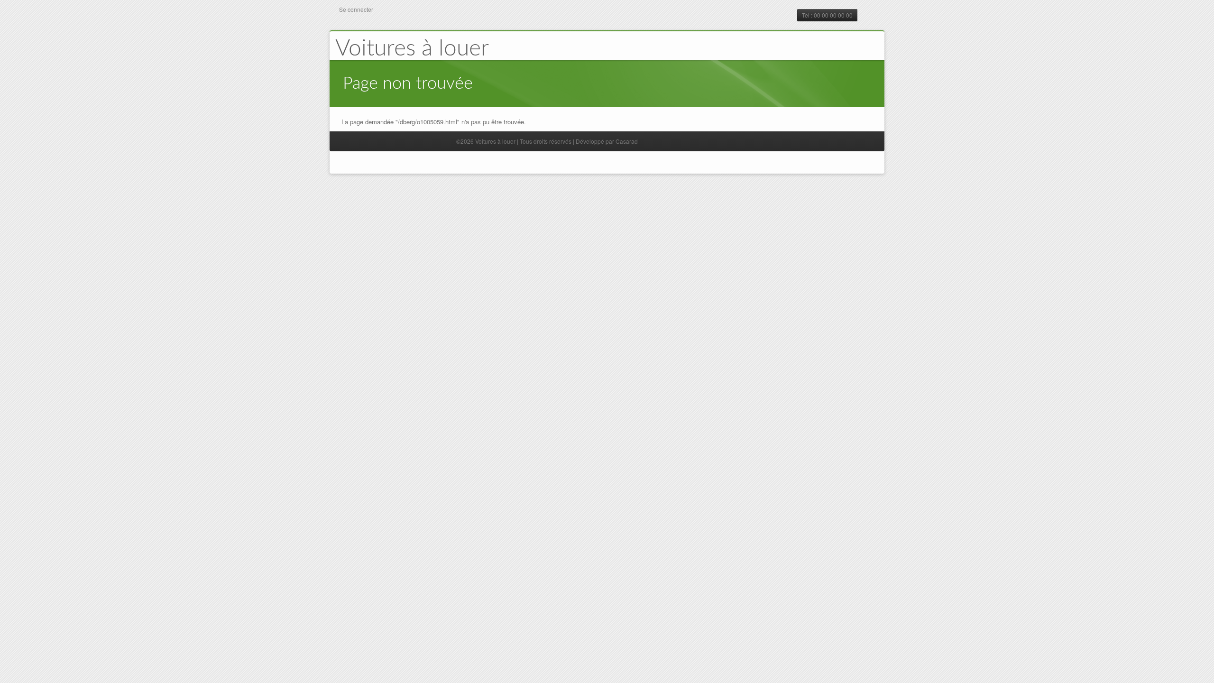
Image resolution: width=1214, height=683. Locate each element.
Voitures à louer (412, 48)
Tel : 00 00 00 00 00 (827, 15)
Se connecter (356, 9)
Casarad (627, 141)
